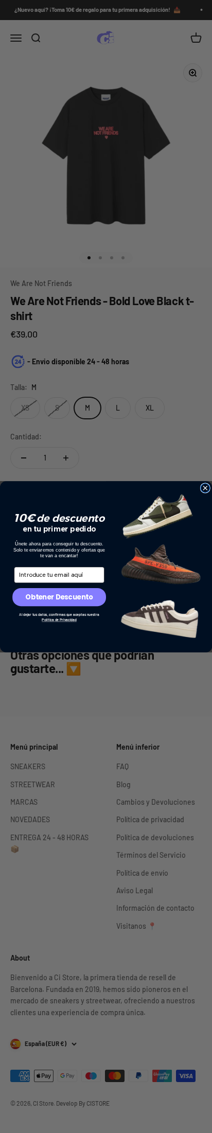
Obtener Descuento (59, 596)
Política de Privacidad (59, 619)
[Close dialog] (205, 487)
